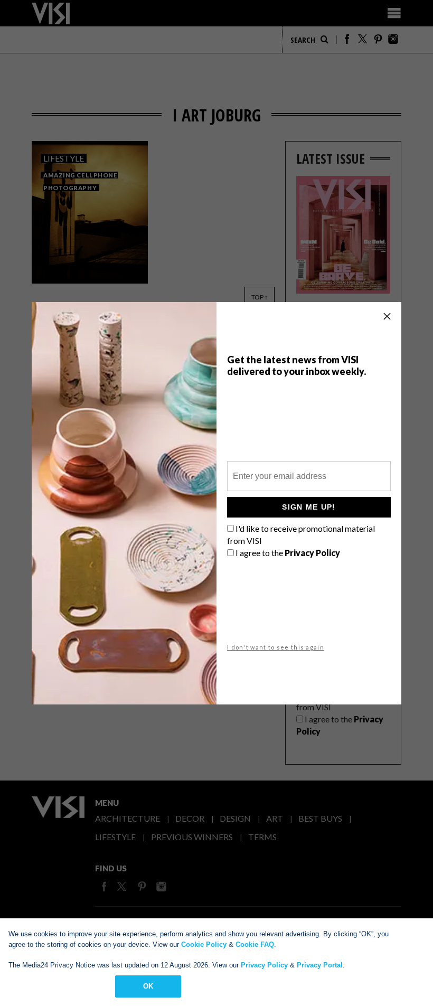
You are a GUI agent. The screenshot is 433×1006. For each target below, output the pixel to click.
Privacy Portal (320, 965)
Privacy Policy (264, 965)
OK (148, 986)
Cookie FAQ (255, 944)
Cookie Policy (204, 944)
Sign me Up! (308, 507)
